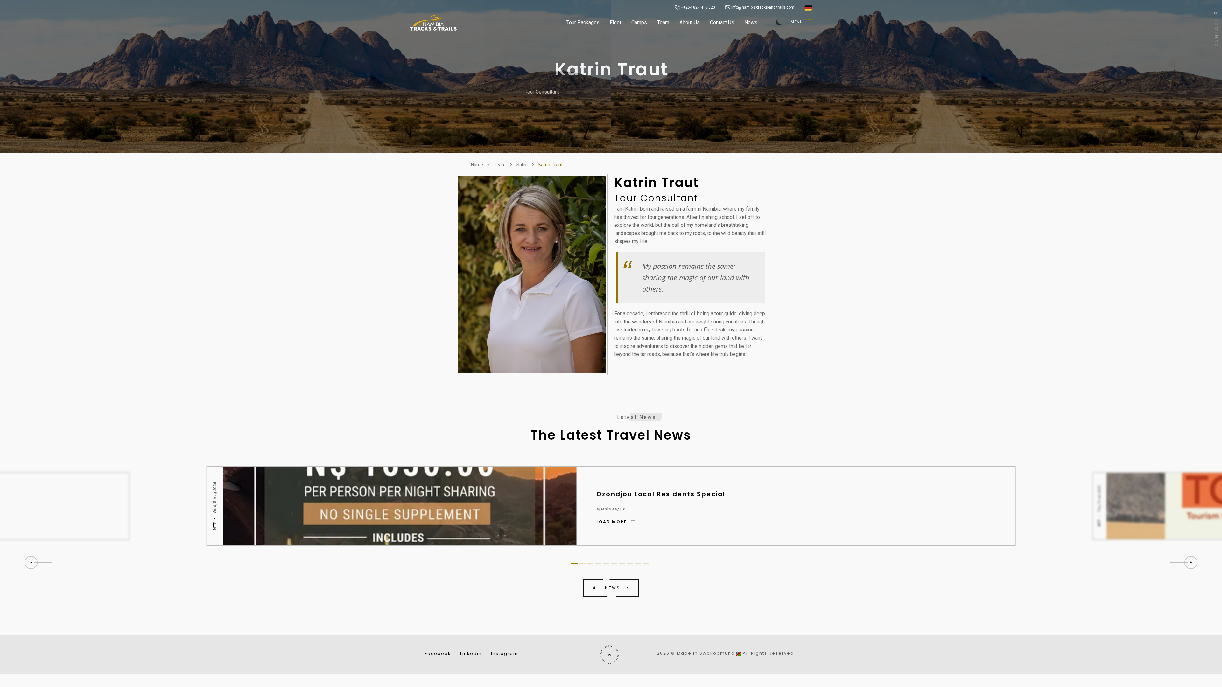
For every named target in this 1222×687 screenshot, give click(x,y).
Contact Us (722, 22)
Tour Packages (583, 22)
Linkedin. (471, 653)
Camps (639, 22)
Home (477, 164)
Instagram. (505, 653)
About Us (689, 22)
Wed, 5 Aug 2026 (214, 497)
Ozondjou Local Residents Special (660, 493)
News (750, 22)
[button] (1184, 562)
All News (611, 588)
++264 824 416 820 (697, 7)
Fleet (615, 22)
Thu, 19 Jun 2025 (1099, 499)
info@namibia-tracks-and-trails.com (762, 7)
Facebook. (439, 653)
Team (663, 22)
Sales (522, 164)
